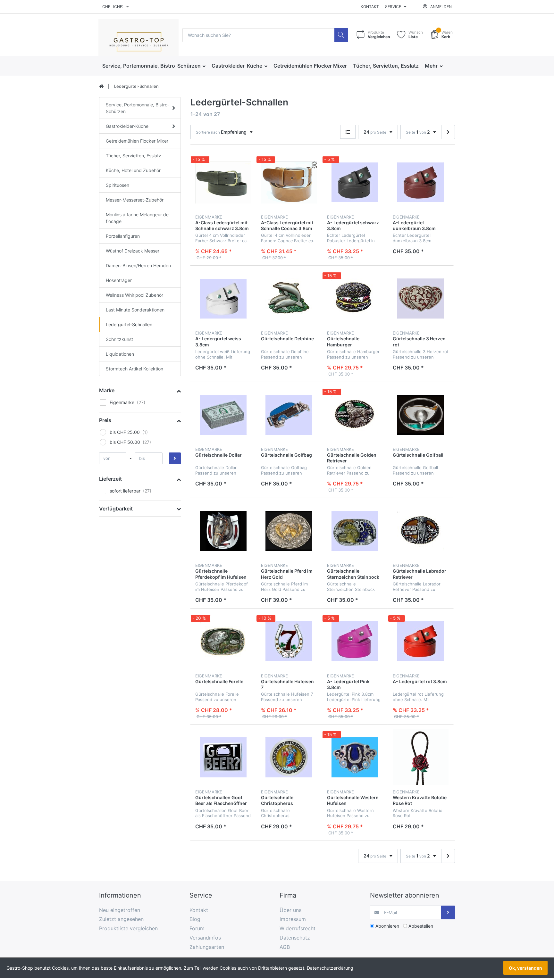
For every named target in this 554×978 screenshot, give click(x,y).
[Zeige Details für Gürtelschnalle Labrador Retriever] (421, 531)
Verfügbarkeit (116, 508)
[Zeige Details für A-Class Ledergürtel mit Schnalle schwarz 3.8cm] (223, 182)
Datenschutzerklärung (330, 968)
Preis (105, 420)
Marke (106, 390)
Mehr (432, 65)
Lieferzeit (110, 479)
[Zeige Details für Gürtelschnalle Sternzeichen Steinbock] (355, 531)
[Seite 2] (448, 132)
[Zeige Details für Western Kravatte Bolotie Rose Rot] (421, 757)
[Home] (101, 86)
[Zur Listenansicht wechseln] (348, 132)
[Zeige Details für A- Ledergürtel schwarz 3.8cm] (355, 182)
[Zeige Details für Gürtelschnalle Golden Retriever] (355, 415)
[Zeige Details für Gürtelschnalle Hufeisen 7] (289, 641)
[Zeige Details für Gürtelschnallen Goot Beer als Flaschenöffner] (223, 757)
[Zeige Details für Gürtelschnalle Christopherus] (289, 757)
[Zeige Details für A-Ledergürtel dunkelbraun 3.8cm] (421, 182)
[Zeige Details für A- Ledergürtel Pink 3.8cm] (355, 641)
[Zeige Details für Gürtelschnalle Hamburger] (355, 298)
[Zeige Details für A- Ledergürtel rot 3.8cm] (421, 641)
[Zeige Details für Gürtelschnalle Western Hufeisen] (355, 757)
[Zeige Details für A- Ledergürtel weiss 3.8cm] (223, 298)
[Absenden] (448, 912)
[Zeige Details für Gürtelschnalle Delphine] (289, 298)
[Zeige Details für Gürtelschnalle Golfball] (421, 415)
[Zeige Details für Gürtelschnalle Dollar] (223, 415)
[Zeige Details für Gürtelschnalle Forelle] (223, 641)
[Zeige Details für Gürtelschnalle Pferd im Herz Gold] (289, 531)
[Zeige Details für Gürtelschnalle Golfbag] (289, 415)
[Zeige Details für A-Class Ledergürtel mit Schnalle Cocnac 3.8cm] (289, 182)
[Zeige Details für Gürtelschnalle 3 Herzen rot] (421, 298)
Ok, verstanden (525, 968)
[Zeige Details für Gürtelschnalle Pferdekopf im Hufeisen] (223, 531)
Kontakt (370, 6)
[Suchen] (341, 35)
